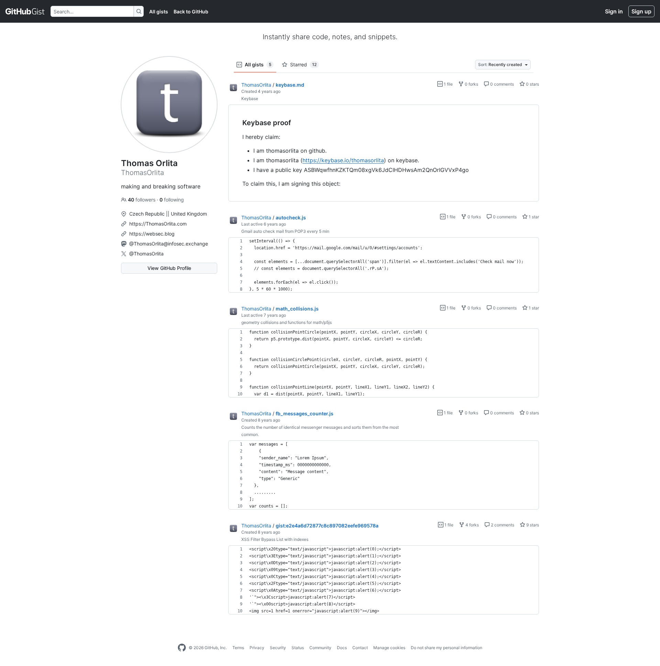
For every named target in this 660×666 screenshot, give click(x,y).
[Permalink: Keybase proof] (237, 123)
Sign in (614, 11)
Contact (360, 647)
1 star (533, 216)
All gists (158, 11)
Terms (238, 647)
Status (298, 647)
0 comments (501, 84)
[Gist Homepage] (25, 11)
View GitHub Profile (169, 268)
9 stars (532, 524)
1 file (448, 84)
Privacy (257, 647)
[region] (384, 153)
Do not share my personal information (446, 647)
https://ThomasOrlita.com (158, 224)
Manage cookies (389, 647)
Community (320, 647)
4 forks (471, 524)
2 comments (502, 524)
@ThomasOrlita (146, 253)
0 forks (471, 84)
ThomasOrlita (256, 85)
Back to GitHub (191, 11)
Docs (342, 647)
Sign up (641, 11)
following (172, 200)
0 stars (532, 84)
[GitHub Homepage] (182, 647)
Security (278, 647)
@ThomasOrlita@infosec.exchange (168, 244)
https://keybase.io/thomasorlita (343, 160)
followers (142, 200)
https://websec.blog (152, 234)
